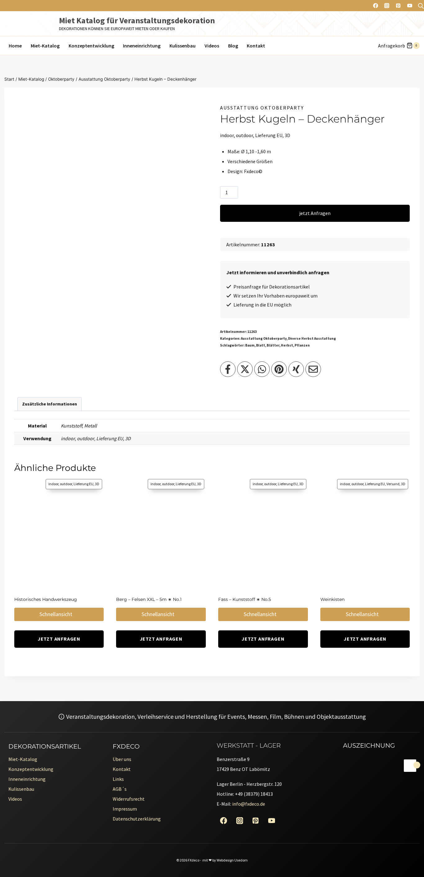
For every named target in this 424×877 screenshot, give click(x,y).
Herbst (287, 345)
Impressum (125, 809)
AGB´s (120, 789)
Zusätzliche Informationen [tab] (49, 404)
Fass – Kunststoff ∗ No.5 (244, 599)
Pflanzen (302, 345)
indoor (68, 438)
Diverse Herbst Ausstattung (312, 338)
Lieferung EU (109, 438)
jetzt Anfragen (315, 213)
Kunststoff (71, 426)
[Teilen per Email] (313, 369)
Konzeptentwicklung (91, 46)
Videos (212, 46)
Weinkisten (332, 599)
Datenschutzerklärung (137, 819)
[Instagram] (387, 6)
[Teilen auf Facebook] (228, 369)
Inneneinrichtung (141, 46)
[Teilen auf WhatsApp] (262, 369)
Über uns (122, 759)
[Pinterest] (398, 6)
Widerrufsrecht (129, 799)
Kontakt (256, 46)
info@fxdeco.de (248, 804)
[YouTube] (410, 6)
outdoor (85, 438)
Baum (250, 345)
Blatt (260, 345)
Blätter (273, 345)
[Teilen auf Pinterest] (279, 369)
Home (15, 46)
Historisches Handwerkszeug (45, 599)
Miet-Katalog (45, 46)
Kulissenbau (182, 46)
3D (128, 438)
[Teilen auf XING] (296, 369)
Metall (90, 426)
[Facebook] (376, 6)
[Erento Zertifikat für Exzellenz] (343, 788)
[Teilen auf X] (245, 369)
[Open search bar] (421, 5)
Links (118, 779)
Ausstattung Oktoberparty (262, 108)
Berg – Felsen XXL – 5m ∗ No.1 (149, 599)
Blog (233, 46)
